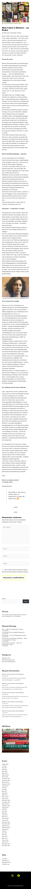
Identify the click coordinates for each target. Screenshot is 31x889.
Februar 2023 (5, 840)
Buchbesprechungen (7, 659)
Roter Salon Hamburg (7, 661)
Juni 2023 (4, 833)
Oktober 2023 (5, 825)
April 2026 (4, 771)
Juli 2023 (4, 831)
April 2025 (4, 793)
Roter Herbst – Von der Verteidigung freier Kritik (14, 635)
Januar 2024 (5, 820)
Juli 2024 (4, 809)
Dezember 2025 (6, 778)
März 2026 (4, 773)
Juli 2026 (4, 766)
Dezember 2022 (6, 843)
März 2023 (4, 838)
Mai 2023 (4, 834)
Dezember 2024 (6, 800)
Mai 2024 (4, 813)
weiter (15, 512)
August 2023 (5, 829)
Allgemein (4, 658)
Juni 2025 (4, 789)
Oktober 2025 (5, 782)
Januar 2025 (5, 798)
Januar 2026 (5, 776)
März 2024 (4, 816)
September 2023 (6, 827)
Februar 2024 (5, 818)
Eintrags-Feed (5, 860)
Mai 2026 (4, 769)
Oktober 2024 (5, 804)
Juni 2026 (4, 767)
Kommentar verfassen (15, 33)
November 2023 (6, 823)
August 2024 (5, 807)
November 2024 (6, 802)
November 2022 (6, 845)
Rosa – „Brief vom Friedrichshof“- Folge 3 (12, 629)
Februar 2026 (5, 775)
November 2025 (6, 780)
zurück (16, 507)
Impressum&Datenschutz (17, 885)
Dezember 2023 (6, 822)
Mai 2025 (4, 791)
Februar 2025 (5, 796)
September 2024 (6, 805)
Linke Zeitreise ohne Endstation (16, 674)
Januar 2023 (5, 842)
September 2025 (6, 784)
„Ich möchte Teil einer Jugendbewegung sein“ (13, 632)
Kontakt (9, 885)
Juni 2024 (4, 811)
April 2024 (4, 814)
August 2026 (5, 764)
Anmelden (4, 858)
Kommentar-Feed (6, 862)
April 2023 (4, 836)
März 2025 (4, 795)
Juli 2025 (4, 787)
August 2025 (5, 785)
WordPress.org (5, 864)
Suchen (4, 598)
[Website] (15, 563)
